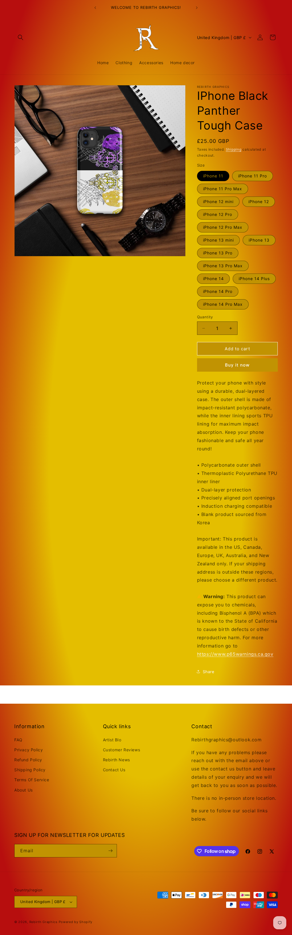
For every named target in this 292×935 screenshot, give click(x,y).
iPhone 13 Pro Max (223, 265)
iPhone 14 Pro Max (223, 304)
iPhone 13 (259, 240)
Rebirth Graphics (43, 922)
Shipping (234, 149)
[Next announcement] (196, 7)
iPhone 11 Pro (252, 175)
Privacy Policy (28, 749)
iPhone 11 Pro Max (222, 188)
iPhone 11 (213, 175)
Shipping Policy (30, 769)
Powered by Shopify (76, 922)
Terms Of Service (31, 779)
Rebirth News (116, 759)
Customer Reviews (121, 749)
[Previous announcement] (95, 7)
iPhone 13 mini (218, 240)
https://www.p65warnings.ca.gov (235, 654)
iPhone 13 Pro (217, 252)
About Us (23, 790)
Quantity (205, 317)
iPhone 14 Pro (217, 291)
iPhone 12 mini (218, 201)
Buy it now (237, 365)
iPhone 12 (258, 201)
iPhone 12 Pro (217, 214)
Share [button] (208, 671)
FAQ (18, 739)
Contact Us (114, 769)
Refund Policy (28, 759)
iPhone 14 (213, 278)
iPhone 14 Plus (254, 278)
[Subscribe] (110, 850)
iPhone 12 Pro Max (222, 227)
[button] (20, 37)
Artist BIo (112, 739)
